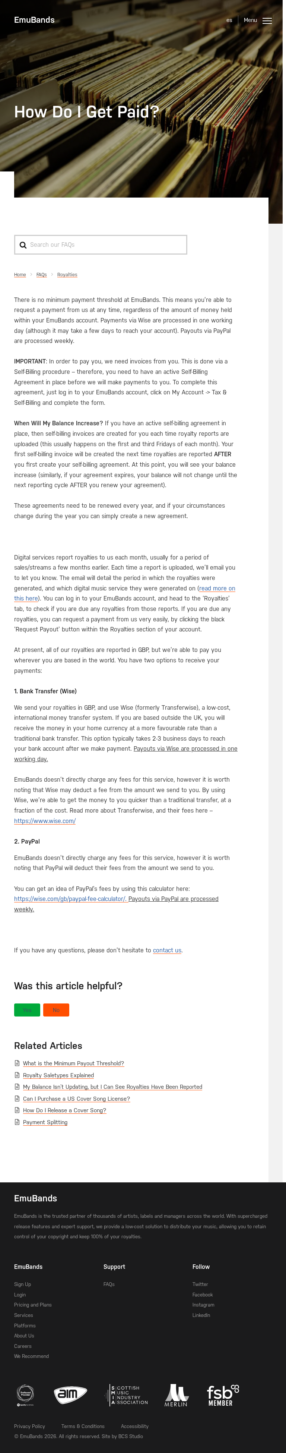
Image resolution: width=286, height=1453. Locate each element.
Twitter (200, 1284)
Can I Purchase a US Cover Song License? (76, 1099)
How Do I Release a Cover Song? (65, 1110)
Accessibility (135, 1426)
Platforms (25, 1325)
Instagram (203, 1305)
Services (23, 1315)
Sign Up (22, 1284)
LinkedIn (201, 1315)
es (229, 20)
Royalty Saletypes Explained (58, 1075)
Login (20, 1295)
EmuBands (34, 20)
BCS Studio (130, 1436)
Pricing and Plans (33, 1305)
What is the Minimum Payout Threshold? (73, 1063)
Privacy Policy (29, 1426)
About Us (24, 1336)
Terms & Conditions (83, 1426)
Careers (23, 1346)
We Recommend (31, 1356)
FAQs (109, 1284)
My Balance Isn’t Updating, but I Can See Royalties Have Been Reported (112, 1087)
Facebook (203, 1295)
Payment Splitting (45, 1122)
